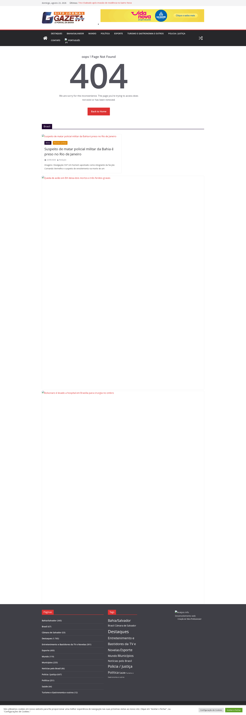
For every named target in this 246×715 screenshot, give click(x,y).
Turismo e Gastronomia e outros (145, 33)
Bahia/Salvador (75, 33)
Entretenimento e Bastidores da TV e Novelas (64, 644)
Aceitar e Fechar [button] (234, 710)
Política (105, 33)
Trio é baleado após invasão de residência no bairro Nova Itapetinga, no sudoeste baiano (105, 4)
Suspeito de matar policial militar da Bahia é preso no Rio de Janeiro (78, 151)
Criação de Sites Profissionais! (189, 619)
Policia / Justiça (176, 33)
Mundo (92, 33)
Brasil (48, 143)
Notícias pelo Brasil (51, 668)
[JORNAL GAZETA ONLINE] (45, 38)
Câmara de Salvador (51, 632)
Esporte (118, 33)
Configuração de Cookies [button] (211, 710)
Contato (55, 40)
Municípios (47, 662)
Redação (62, 160)
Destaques (56, 33)
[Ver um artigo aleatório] (200, 38)
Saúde (45, 686)
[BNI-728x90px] (152, 11)
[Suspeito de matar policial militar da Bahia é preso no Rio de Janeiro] (82, 136)
